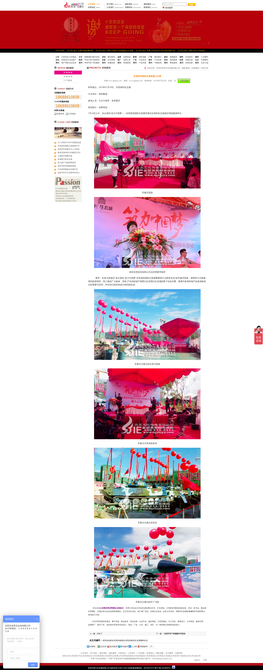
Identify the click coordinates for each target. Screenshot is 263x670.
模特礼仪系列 (197, 60)
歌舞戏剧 (88, 57)
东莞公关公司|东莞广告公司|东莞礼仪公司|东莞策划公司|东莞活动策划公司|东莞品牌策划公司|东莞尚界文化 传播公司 (74, 5)
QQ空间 (103, 646)
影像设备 (111, 63)
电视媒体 (173, 57)
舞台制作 (111, 57)
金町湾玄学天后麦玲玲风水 (69, 173)
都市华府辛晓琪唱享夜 (67, 166)
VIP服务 (68, 80)
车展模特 (204, 60)
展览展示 (158, 57)
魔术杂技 (96, 57)
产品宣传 (142, 60)
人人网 (134, 646)
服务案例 (149, 4)
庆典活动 (65, 60)
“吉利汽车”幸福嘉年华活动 (174, 634)
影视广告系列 (135, 60)
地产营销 (65, 63)
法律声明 (178, 653)
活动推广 (72, 60)
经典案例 (68, 72)
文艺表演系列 (80, 60)
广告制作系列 (150, 60)
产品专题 (142, 63)
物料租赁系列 (181, 60)
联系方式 (65, 89)
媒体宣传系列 (166, 60)
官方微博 (169, 653)
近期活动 (68, 76)
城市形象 (142, 57)
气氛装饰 (158, 63)
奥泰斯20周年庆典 (65, 159)
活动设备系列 (104, 60)
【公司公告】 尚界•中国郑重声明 (71, 51)
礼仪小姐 (204, 63)
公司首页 (94, 4)
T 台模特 (204, 57)
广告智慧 (141, 653)
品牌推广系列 (119, 60)
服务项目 (131, 4)
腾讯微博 (124, 646)
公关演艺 (115, 7)
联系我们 (150, 7)
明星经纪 (133, 7)
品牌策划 (127, 57)
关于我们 (114, 4)
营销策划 (127, 63)
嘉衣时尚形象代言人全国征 (69, 149)
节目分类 (88, 60)
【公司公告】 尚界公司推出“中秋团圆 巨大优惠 (106, 51)
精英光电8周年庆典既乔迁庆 (69, 152)
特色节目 (88, 63)
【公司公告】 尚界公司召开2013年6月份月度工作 (147, 51)
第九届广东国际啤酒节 (67, 163)
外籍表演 (96, 60)
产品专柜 (158, 60)
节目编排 (96, 63)
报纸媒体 (173, 60)
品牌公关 (127, 60)
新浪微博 (169, 8)
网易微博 (143, 646)
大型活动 (65, 57)
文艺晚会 (72, 57)
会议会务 (72, 63)
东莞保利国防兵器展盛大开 (69, 146)
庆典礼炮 (189, 60)
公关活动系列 (57, 60)
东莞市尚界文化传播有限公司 (168, 68)
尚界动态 (94, 7)
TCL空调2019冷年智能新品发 (69, 142)
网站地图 (159, 653)
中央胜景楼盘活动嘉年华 (68, 169)
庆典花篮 (189, 63)
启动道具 (189, 57)
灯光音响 (111, 60)
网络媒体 (173, 63)
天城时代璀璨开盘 (65, 156)
